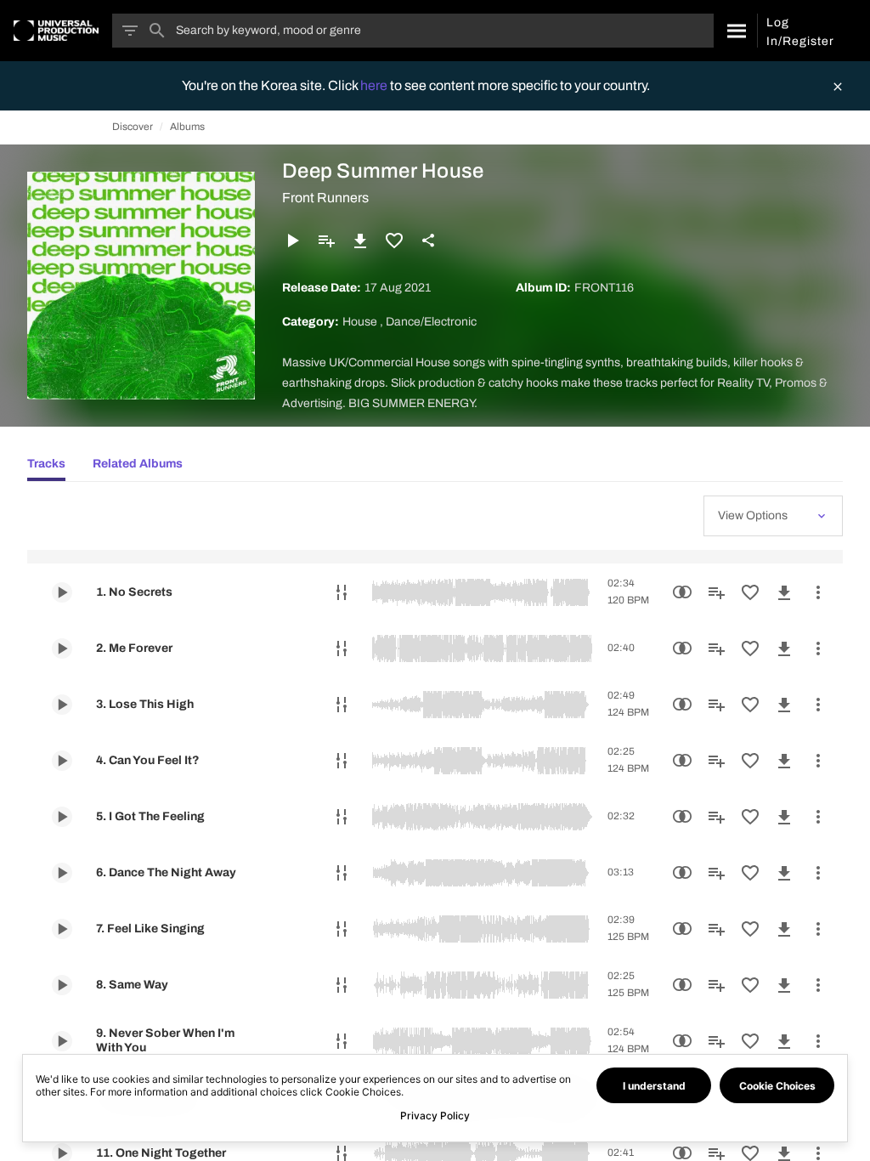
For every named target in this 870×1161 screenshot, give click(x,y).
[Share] (428, 240)
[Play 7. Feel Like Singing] (62, 929)
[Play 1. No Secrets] (62, 592)
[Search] (735, 30)
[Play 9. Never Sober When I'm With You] (62, 1041)
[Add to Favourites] (394, 240)
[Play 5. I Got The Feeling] (62, 816)
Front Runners (325, 197)
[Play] (292, 240)
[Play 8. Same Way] (62, 985)
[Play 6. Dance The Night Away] (62, 872)
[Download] (360, 240)
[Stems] (341, 592)
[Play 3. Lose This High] (62, 704)
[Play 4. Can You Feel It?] (62, 760)
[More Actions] (818, 592)
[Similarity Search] (682, 592)
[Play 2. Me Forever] (62, 648)
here (375, 85)
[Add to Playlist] (326, 240)
